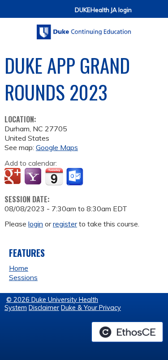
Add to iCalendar (54, 176)
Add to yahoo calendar (34, 177)
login (35, 223)
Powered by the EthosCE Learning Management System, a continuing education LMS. (127, 332)
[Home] (84, 29)
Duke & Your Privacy (91, 308)
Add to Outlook (75, 177)
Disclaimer (44, 308)
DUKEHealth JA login (103, 10)
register (65, 223)
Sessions (23, 277)
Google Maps (57, 147)
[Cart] (142, 14)
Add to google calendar (13, 177)
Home (18, 268)
